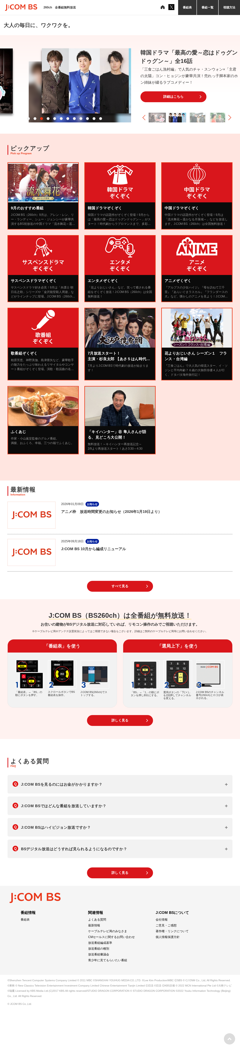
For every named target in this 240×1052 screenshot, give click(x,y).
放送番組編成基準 (100, 942)
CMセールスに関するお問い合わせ (111, 937)
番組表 (187, 7)
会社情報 (162, 919)
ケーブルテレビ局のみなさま (107, 931)
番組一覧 (208, 7)
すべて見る (120, 586)
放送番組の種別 (98, 948)
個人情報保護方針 (168, 937)
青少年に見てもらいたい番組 (107, 960)
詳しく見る (120, 720)
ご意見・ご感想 (166, 925)
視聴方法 (229, 7)
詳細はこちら (173, 96)
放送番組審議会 (98, 954)
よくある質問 (97, 919)
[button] (28, 118)
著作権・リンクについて (172, 931)
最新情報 (94, 925)
